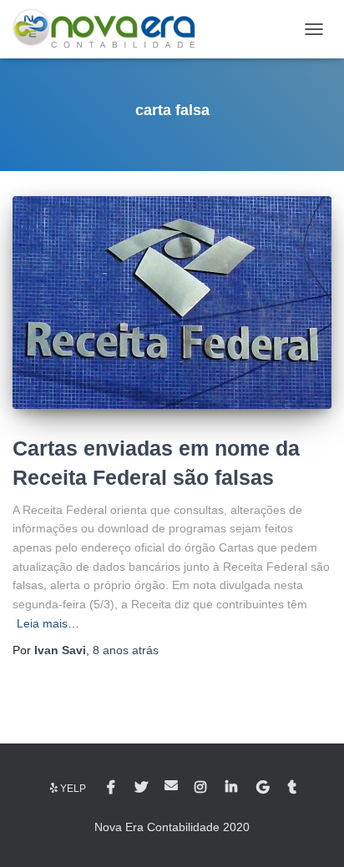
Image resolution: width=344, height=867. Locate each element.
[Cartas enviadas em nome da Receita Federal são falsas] (172, 302)
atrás (126, 650)
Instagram (201, 788)
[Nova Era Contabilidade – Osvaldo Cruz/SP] (110, 29)
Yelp (73, 788)
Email (171, 785)
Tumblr (293, 788)
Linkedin (232, 788)
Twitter (141, 788)
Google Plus (264, 788)
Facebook (112, 788)
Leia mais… (48, 623)
